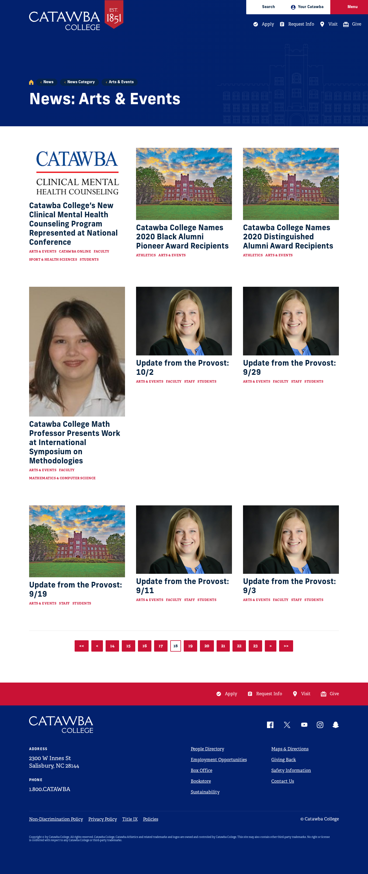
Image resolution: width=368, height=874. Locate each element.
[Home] (31, 82)
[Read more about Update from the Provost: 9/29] (291, 321)
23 (255, 646)
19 (190, 646)
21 (223, 646)
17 (161, 646)
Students (89, 259)
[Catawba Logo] (61, 725)
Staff (189, 381)
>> (286, 646)
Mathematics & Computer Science (62, 478)
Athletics (146, 255)
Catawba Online (75, 251)
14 (112, 646)
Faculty (101, 251)
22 (239, 646)
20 (206, 646)
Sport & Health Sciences (53, 259)
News (48, 82)
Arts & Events (121, 82)
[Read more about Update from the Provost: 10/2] (184, 321)
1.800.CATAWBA (49, 789)
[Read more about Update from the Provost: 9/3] (291, 539)
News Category (81, 82)
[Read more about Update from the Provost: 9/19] (77, 541)
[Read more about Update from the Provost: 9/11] (184, 539)
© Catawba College (319, 819)
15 (128, 646)
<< (81, 646)
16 (145, 646)
